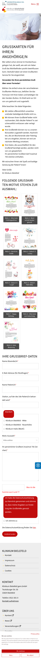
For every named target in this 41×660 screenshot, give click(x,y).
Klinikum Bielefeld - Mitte (16, 420)
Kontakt (8, 555)
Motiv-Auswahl (8, 435)
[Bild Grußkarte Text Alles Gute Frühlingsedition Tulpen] (11, 204)
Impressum (9, 560)
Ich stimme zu (11, 520)
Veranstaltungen (12, 626)
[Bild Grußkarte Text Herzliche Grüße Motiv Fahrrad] (11, 238)
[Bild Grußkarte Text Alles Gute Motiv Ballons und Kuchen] (29, 300)
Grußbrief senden (9, 534)
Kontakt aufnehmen (10, 601)
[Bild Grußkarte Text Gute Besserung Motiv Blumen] (11, 331)
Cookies (8, 570)
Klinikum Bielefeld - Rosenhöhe (19, 424)
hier (34, 527)
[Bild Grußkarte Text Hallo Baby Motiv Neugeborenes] (29, 269)
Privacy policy (35, 634)
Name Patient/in (9, 384)
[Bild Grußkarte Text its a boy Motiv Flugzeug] (29, 238)
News (7, 620)
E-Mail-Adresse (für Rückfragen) (15, 373)
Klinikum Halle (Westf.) (15, 428)
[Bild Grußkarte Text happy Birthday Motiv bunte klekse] (11, 300)
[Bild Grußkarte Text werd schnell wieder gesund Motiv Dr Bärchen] (29, 204)
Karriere (8, 615)
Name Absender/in (10, 361)
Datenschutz (10, 565)
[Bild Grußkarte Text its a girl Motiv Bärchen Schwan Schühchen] (11, 269)
